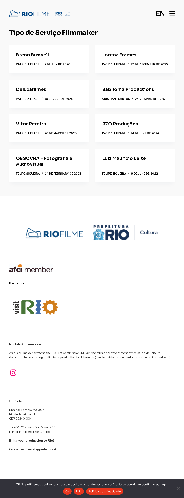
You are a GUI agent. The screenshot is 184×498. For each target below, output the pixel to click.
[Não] (178, 488)
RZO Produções (120, 124)
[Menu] (172, 13)
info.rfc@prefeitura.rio (34, 432)
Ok (67, 491)
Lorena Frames (119, 55)
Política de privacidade (104, 491)
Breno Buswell (32, 55)
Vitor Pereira (31, 124)
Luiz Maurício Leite (124, 158)
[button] (160, 13)
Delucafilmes (31, 89)
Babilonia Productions (128, 89)
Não (79, 491)
